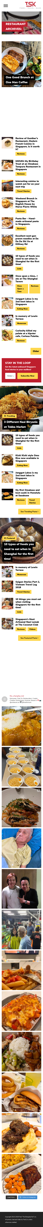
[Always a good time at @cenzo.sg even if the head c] (21, 807)
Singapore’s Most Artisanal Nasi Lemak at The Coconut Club (27, 622)
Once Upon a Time (20, 288)
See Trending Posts (29, 512)
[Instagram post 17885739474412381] (21, 929)
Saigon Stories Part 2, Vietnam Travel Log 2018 (27, 585)
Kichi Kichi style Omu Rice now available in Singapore (27, 458)
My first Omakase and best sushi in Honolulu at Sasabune (27, 493)
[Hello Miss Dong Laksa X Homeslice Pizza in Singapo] (21, 767)
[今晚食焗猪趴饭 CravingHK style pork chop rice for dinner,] (21, 1011)
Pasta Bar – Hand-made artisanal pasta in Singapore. (27, 221)
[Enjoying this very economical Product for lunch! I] (21, 1051)
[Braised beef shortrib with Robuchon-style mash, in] (21, 1133)
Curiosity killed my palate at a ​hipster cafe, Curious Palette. (27, 333)
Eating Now (22, 309)
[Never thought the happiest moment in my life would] (21, 848)
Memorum (21, 323)
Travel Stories (23, 191)
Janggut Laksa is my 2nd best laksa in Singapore (26, 302)
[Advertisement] (21, 112)
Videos (32, 629)
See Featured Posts (29, 638)
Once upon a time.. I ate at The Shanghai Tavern (26, 279)
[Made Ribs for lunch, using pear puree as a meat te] (21, 1174)
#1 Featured (9, 538)
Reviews (21, 154)
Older (36, 351)
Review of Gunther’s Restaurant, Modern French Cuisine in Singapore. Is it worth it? (27, 144)
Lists (19, 269)
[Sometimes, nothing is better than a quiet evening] (21, 970)
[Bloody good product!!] (21, 1092)
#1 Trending (9, 416)
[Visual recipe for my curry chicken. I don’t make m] (21, 726)
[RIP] (21, 889)
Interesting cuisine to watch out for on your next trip (27, 184)
